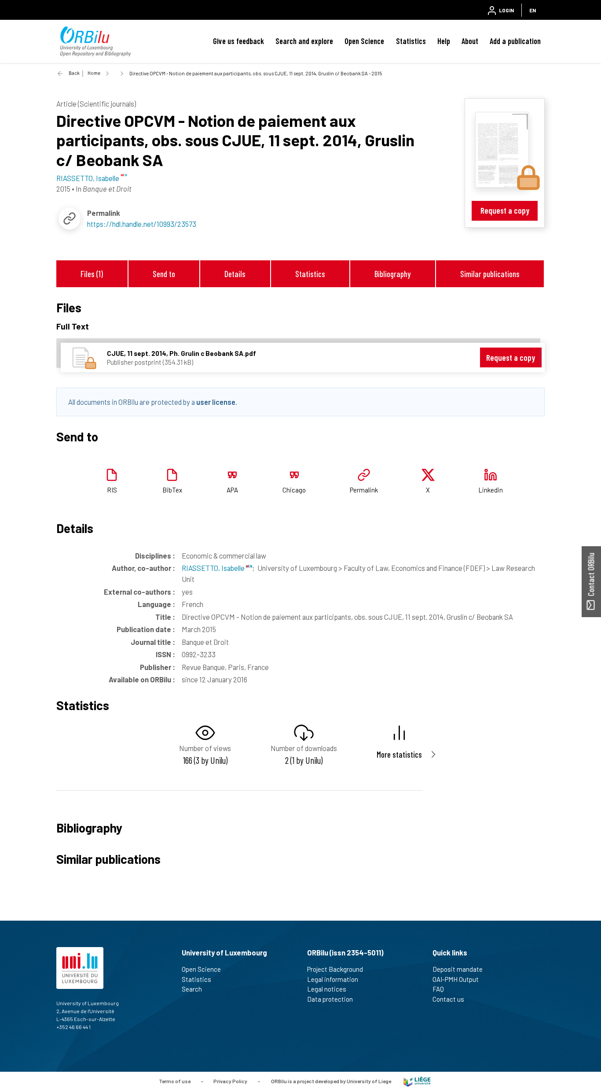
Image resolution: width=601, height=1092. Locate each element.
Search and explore (304, 41)
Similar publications (490, 274)
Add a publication (515, 41)
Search (192, 989)
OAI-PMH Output (455, 979)
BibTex (172, 490)
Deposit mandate (457, 969)
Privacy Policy (230, 1081)
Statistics (411, 41)
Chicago (294, 490)
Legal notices (326, 989)
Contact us (448, 999)
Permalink (364, 490)
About (470, 41)
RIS (112, 490)
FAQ (438, 989)
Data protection (330, 999)
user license (215, 401)
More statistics (399, 754)
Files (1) (92, 274)
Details (235, 274)
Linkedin (490, 490)
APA (232, 490)
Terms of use (175, 1081)
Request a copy (504, 210)
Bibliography (392, 274)
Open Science (364, 41)
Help (443, 41)
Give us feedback (238, 41)
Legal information (332, 979)
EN (532, 10)
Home (94, 73)
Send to (164, 274)
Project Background (335, 969)
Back (74, 73)
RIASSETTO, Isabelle (214, 567)
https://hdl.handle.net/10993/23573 (141, 223)
